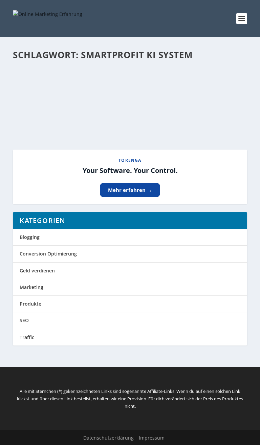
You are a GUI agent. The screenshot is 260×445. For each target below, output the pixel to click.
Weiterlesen (39, 120)
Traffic (27, 337)
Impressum (152, 438)
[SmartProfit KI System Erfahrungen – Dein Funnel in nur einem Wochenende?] (130, 69)
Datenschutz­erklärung (108, 438)
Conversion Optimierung (48, 253)
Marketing (31, 287)
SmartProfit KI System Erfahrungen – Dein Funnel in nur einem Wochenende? (120, 86)
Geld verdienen (37, 270)
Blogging (30, 237)
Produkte (30, 304)
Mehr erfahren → (130, 189)
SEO (24, 320)
